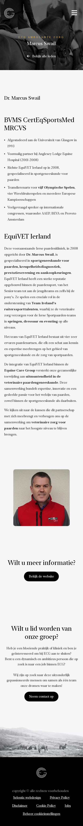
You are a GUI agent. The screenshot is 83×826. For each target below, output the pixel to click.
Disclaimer (19, 806)
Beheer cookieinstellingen (41, 814)
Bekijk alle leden (43, 56)
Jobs (68, 806)
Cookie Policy (46, 806)
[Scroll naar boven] (73, 816)
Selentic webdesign (27, 797)
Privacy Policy (60, 797)
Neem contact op (41, 696)
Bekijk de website (41, 576)
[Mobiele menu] (74, 13)
